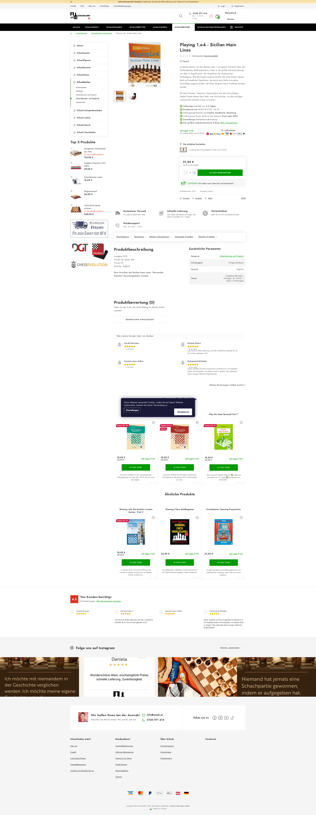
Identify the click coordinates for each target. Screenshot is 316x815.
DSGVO (118, 777)
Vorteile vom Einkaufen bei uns (82, 771)
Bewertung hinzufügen (140, 319)
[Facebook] (215, 718)
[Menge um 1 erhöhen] (194, 173)
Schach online (83, 117)
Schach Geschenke (86, 132)
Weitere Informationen (159, 236)
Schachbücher (83, 82)
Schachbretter (84, 67)
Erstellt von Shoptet (159, 809)
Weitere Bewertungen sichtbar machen (226, 385)
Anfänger (79, 91)
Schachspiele (83, 53)
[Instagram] (220, 718)
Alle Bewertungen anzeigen (108, 601)
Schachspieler (81, 87)
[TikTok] (232, 718)
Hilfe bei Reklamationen (124, 752)
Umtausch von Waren (123, 758)
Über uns (92, 6)
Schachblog (104, 6)
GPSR (243, 198)
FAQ (82, 6)
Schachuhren (83, 74)
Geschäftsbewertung (78, 764)
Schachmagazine (167, 746)
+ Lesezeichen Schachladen (207, 150)
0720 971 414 (199, 13)
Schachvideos (165, 752)
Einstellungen (132, 410)
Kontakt (73, 6)
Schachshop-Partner (78, 758)
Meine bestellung (121, 771)
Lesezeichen (80, 102)
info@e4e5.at (155, 715)
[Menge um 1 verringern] (186, 173)
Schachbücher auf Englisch (87, 98)
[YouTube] (226, 718)
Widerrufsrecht (121, 764)
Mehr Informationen (228, 122)
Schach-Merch (83, 125)
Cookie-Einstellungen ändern (180, 806)
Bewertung (139, 236)
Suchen (180, 16)
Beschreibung (123, 236)
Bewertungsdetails (211, 56)
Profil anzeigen (229, 648)
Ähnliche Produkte (206, 236)
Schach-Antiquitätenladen (89, 110)
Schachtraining (166, 758)
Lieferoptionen (229, 130)
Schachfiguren (84, 60)
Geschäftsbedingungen (122, 6)
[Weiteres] (237, 27)
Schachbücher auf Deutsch (86, 95)
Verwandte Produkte (184, 236)
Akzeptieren (183, 411)
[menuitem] (76, 27)
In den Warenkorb (220, 172)
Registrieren (239, 6)
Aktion (80, 45)
